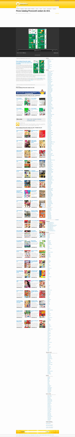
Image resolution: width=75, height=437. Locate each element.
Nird (48, 305)
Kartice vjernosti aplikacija (49, 425)
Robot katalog (49, 175)
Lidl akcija (49, 412)
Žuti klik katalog (50, 201)
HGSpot (49, 269)
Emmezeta (49, 260)
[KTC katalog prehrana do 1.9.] (34, 237)
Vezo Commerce (50, 342)
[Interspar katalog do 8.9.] (34, 317)
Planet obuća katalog (50, 164)
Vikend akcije (39, 0)
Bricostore (49, 241)
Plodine (48, 314)
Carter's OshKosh (50, 248)
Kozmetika (49, 386)
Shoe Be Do (49, 333)
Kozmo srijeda (49, 409)
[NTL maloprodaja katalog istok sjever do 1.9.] (19, 277)
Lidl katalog (49, 126)
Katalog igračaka (50, 387)
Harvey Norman (50, 268)
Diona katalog (49, 92)
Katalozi (32, 0)
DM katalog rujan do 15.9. (34, 131)
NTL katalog (49, 152)
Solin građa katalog (50, 182)
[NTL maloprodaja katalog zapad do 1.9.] (34, 267)
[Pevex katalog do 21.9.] (19, 167)
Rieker (48, 321)
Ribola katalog (49, 173)
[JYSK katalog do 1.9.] (19, 217)
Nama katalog (49, 147)
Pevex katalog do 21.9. (19, 161)
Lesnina (49, 280)
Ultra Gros (49, 339)
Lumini (48, 365)
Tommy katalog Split (35, 220)
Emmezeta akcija (50, 401)
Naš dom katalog (50, 149)
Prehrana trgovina (50, 317)
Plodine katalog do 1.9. (19, 291)
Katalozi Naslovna (17, 7)
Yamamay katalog (50, 202)
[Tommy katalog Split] (34, 227)
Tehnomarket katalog (50, 188)
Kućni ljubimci (49, 385)
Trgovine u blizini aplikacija (49, 427)
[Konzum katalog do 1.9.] (19, 267)
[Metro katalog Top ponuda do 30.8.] (19, 237)
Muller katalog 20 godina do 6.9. (19, 151)
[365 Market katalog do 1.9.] (19, 177)
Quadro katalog (49, 217)
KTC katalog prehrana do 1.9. (34, 231)
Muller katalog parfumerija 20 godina (33, 141)
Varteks (49, 340)
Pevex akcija (34, 119)
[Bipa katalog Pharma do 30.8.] (34, 247)
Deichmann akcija (50, 400)
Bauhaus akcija (49, 396)
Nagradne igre (49, 68)
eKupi (48, 259)
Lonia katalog (49, 131)
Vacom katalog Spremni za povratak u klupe (19, 191)
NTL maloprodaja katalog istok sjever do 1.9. (19, 271)
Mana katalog (49, 133)
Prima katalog (49, 167)
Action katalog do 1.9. (34, 201)
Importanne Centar (50, 362)
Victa (48, 343)
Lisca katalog (49, 128)
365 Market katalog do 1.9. (19, 171)
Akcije (35, 0)
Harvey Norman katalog (51, 107)
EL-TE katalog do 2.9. (34, 161)
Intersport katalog (50, 116)
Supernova (49, 369)
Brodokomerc (49, 242)
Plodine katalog (49, 165)
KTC (48, 277)
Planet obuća (49, 313)
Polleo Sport (49, 320)
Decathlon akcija (50, 399)
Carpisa (49, 247)
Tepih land (49, 324)
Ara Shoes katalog (50, 71)
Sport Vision (49, 338)
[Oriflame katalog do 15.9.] (19, 287)
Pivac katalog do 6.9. (34, 151)
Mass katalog (49, 136)
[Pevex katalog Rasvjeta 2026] (34, 105)
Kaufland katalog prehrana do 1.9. (19, 311)
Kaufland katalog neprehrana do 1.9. (34, 301)
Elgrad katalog (49, 95)
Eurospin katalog (50, 98)
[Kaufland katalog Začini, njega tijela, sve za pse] (19, 307)
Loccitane (49, 285)
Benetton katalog (50, 75)
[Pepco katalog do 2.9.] (19, 147)
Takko (48, 323)
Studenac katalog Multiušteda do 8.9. (34, 211)
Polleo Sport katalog (50, 172)
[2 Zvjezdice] (56, 13)
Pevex (31, 119)
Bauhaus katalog (50, 74)
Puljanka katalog (50, 170)
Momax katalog (49, 146)
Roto (48, 322)
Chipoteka (49, 250)
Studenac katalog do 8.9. (34, 251)
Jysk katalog (49, 117)
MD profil (49, 294)
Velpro (48, 341)
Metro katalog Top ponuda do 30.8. (19, 231)
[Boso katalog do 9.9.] (34, 187)
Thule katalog (49, 216)
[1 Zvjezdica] (55, 13)
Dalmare (49, 359)
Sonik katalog (49, 184)
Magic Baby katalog (50, 132)
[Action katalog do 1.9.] (34, 207)
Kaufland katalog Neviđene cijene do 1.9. (34, 291)
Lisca (48, 283)
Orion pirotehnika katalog (51, 155)
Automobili (49, 392)
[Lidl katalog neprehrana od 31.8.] (34, 177)
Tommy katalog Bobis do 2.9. (34, 191)
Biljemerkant (49, 240)
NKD (48, 306)
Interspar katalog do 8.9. (34, 311)
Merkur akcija (49, 413)
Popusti (43, 0)
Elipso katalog (49, 96)
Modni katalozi (49, 389)
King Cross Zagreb (50, 364)
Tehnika (34, 120)
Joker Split (49, 363)
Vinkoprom (49, 344)
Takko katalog (49, 186)
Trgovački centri (50, 66)
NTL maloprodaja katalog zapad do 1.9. (34, 261)
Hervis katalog (49, 109)
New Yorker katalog (50, 150)
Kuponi (46, 0)
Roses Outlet (49, 368)
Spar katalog (49, 185)
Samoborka (49, 332)
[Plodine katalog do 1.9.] (19, 297)
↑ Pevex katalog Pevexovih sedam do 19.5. (54, 436)
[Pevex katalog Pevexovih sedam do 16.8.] (34, 115)
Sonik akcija (49, 419)
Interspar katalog (50, 115)
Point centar (49, 366)
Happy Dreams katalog (50, 108)
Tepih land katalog (50, 189)
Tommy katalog (49, 192)
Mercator (49, 297)
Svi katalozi (49, 206)
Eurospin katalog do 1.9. (34, 281)
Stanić (48, 334)
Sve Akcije (49, 420)
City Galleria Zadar (50, 358)
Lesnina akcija (49, 411)
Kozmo (48, 286)
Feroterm (49, 262)
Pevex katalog (19, 98)
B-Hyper (49, 246)
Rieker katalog (49, 174)
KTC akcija (49, 410)
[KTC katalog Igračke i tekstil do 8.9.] (19, 247)
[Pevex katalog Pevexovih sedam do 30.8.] (19, 105)
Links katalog (49, 127)
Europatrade (49, 261)
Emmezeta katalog (50, 97)
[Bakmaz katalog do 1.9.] (34, 327)
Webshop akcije (50, 64)
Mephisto (49, 301)
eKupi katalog (49, 94)
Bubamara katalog (50, 79)
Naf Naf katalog (50, 148)
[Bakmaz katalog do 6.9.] (19, 137)
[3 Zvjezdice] (57, 13)
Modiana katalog (50, 145)
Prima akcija (49, 417)
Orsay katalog (49, 156)
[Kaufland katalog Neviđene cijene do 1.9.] (34, 297)
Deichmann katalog (50, 90)
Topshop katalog (50, 193)
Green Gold (49, 361)
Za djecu (49, 384)
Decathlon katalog (50, 89)
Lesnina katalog (50, 125)
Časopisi (49, 67)
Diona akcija (49, 398)
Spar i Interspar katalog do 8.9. (19, 321)
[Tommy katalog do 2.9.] (19, 207)
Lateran (48, 279)
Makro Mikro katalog (50, 134)
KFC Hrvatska (49, 276)
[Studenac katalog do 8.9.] (34, 257)
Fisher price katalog (50, 100)
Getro (48, 266)
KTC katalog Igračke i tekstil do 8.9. (20, 241)
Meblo (48, 295)
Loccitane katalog (50, 130)
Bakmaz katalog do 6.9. (19, 131)
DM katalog (49, 93)
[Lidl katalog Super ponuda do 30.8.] (34, 277)
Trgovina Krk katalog (50, 194)
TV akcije (53, 0)
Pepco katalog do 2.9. (19, 141)
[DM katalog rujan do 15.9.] (34, 137)
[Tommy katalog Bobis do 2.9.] (34, 197)
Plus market (49, 315)
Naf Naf (49, 303)
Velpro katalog (49, 218)
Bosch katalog (49, 208)
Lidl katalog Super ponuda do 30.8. (34, 271)
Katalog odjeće (49, 388)
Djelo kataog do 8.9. (19, 220)
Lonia (48, 287)
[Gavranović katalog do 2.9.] (19, 257)
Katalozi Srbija (57, 0)
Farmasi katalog (50, 99)
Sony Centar (49, 335)
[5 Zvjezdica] (58, 13)
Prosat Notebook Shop (50, 169)
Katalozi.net (23, 436)
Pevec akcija (49, 414)
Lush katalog (49, 129)
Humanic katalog (50, 111)
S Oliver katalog (50, 183)
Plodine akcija (49, 415)
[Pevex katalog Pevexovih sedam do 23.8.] (19, 115)
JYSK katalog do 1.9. (19, 211)
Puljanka (49, 318)
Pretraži (22, 431)
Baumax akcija (49, 395)
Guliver (48, 267)
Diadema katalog (50, 91)
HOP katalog (49, 112)
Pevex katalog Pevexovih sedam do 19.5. (33, 11)
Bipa (48, 239)
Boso (48, 245)
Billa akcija (49, 397)
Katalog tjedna (49, 205)
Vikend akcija (49, 391)
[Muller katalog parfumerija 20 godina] (34, 147)
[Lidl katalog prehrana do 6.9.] (19, 187)
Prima (48, 316)
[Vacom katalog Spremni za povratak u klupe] (19, 197)
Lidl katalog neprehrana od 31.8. (34, 171)
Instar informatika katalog (51, 114)
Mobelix (49, 300)
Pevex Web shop (29, 120)
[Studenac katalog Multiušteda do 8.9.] (34, 217)
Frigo (48, 263)
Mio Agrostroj (49, 299)
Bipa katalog (49, 76)
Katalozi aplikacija (48, 423)
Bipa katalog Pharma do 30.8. (34, 241)
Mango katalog (49, 135)
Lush (48, 284)
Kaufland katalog (50, 118)
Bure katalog (49, 80)
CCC (48, 249)
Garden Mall (49, 360)
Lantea (48, 278)
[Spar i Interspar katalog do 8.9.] (19, 327)
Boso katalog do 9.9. (35, 180)
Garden (48, 264)
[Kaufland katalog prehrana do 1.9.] (19, 317)
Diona (48, 257)
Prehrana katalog (50, 168)
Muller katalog (49, 144)
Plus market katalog (50, 166)
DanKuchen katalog (50, 88)
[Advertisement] (37, 20)
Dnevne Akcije (49, 390)
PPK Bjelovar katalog (50, 171)
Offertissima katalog (50, 153)
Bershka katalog (50, 77)
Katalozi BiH (58, 0)
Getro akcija (49, 402)
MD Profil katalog (50, 137)
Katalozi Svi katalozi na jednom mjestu (22, 4)
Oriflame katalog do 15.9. (19, 281)
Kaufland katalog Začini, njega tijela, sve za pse (19, 301)
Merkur (48, 298)
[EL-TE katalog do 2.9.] (34, 167)
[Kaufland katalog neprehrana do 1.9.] (34, 307)
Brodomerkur (49, 243)
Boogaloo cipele (50, 244)
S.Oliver (49, 336)
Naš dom (49, 304)
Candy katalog (49, 209)
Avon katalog (49, 72)
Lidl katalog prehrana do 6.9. (19, 181)
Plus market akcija (50, 416)
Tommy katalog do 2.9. (19, 201)
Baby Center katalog (50, 73)
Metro (48, 296)
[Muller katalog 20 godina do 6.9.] (19, 157)
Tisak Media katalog (50, 190)
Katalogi (56, 0)
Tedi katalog (49, 187)
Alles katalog (49, 204)
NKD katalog (49, 151)
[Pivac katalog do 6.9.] (34, 157)
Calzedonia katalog (50, 81)
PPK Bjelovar (49, 319)
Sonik (48, 337)
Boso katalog (49, 78)
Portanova (49, 367)
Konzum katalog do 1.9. (20, 261)
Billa (48, 238)
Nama (48, 302)
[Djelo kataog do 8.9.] (19, 227)
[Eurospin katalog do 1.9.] (34, 287)
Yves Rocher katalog (50, 203)
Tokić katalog (49, 191)
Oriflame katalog (50, 154)
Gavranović (49, 265)
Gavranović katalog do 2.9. (19, 251)
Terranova (49, 325)
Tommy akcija (49, 418)
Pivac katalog (49, 163)
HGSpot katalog (50, 110)
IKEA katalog (49, 113)
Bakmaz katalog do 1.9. (34, 321)
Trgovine (49, 0)
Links (48, 282)
